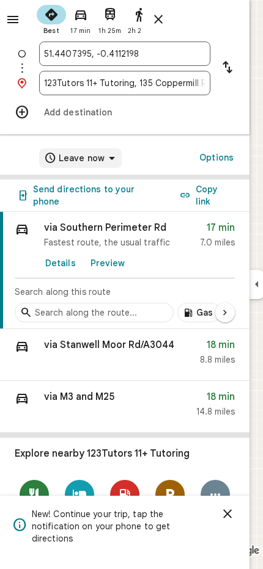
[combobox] (125, 54)
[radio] (51, 18)
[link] (125, 270)
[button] (125, 355)
